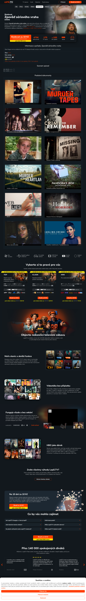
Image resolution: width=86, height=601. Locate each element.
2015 (13, 55)
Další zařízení (35, 425)
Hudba (64, 6)
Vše (16, 6)
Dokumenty (39, 6)
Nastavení (43, 598)
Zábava (47, 6)
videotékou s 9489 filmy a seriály (32, 28)
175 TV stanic (31, 26)
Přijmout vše (43, 591)
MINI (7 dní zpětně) (10, 61)
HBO (69, 6)
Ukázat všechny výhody (43, 479)
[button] (2, 564)
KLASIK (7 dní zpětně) (21, 61)
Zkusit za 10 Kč (75, 2)
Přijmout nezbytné (43, 594)
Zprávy (58, 6)
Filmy (21, 6)
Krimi (9, 53)
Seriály (27, 6)
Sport (52, 6)
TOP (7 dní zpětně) (33, 61)
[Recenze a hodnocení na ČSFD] (12, 57)
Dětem (32, 6)
